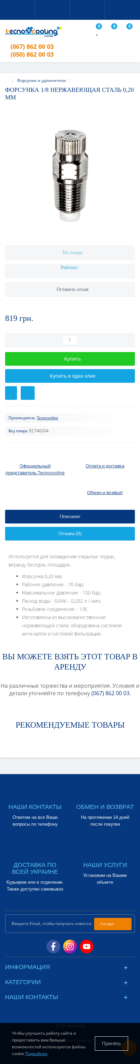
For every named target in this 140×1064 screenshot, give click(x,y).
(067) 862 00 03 (110, 693)
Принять (111, 1043)
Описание (70, 516)
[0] (97, 32)
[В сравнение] (28, 393)
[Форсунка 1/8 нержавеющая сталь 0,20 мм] (70, 173)
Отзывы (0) (70, 533)
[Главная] (7, 80)
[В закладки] (11, 393)
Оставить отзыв (73, 289)
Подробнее (36, 1053)
